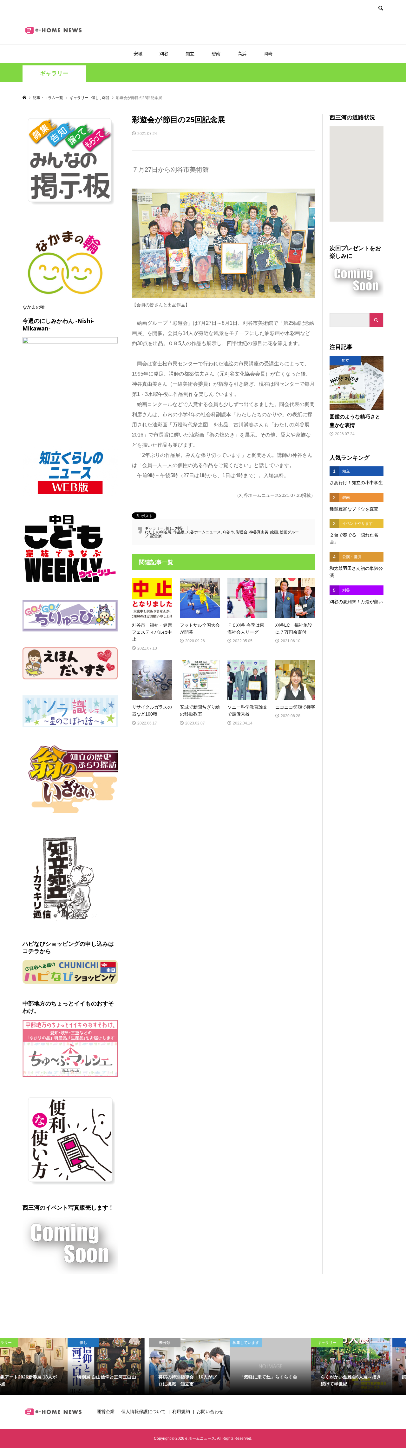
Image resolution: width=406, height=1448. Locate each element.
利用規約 (181, 1411)
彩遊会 (241, 532)
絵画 (274, 532)
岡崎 (268, 53)
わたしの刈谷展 (158, 532)
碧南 (216, 53)
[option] (40, 1366)
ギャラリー (54, 73)
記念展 (156, 536)
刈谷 (164, 53)
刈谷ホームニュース (204, 532)
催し (169, 528)
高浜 (242, 53)
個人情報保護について (143, 1411)
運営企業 (106, 1411)
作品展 (179, 532)
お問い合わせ (210, 1411)
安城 (138, 53)
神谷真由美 (258, 532)
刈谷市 (228, 532)
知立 (190, 53)
